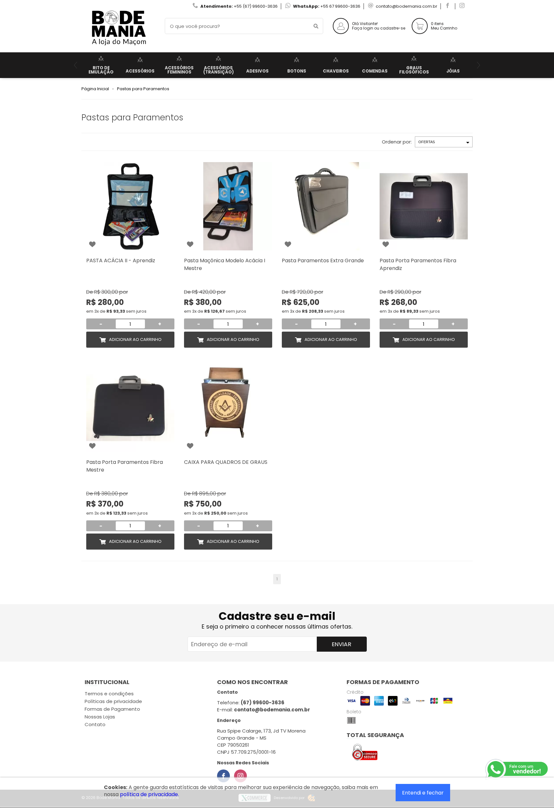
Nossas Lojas (100, 716)
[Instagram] (240, 775)
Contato (95, 724)
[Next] (478, 65)
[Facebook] (223, 775)
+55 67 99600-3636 (340, 6)
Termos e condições (109, 693)
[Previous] (75, 65)
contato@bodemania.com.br (406, 6)
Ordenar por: (397, 141)
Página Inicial (95, 89)
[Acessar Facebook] (448, 6)
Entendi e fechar (423, 792)
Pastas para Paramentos (143, 89)
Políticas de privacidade (113, 701)
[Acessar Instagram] (462, 6)
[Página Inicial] (118, 47)
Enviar (341, 644)
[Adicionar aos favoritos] (92, 244)
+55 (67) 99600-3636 (256, 6)
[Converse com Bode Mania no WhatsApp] (517, 769)
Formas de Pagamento (112, 709)
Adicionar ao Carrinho (135, 339)
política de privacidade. (149, 794)
